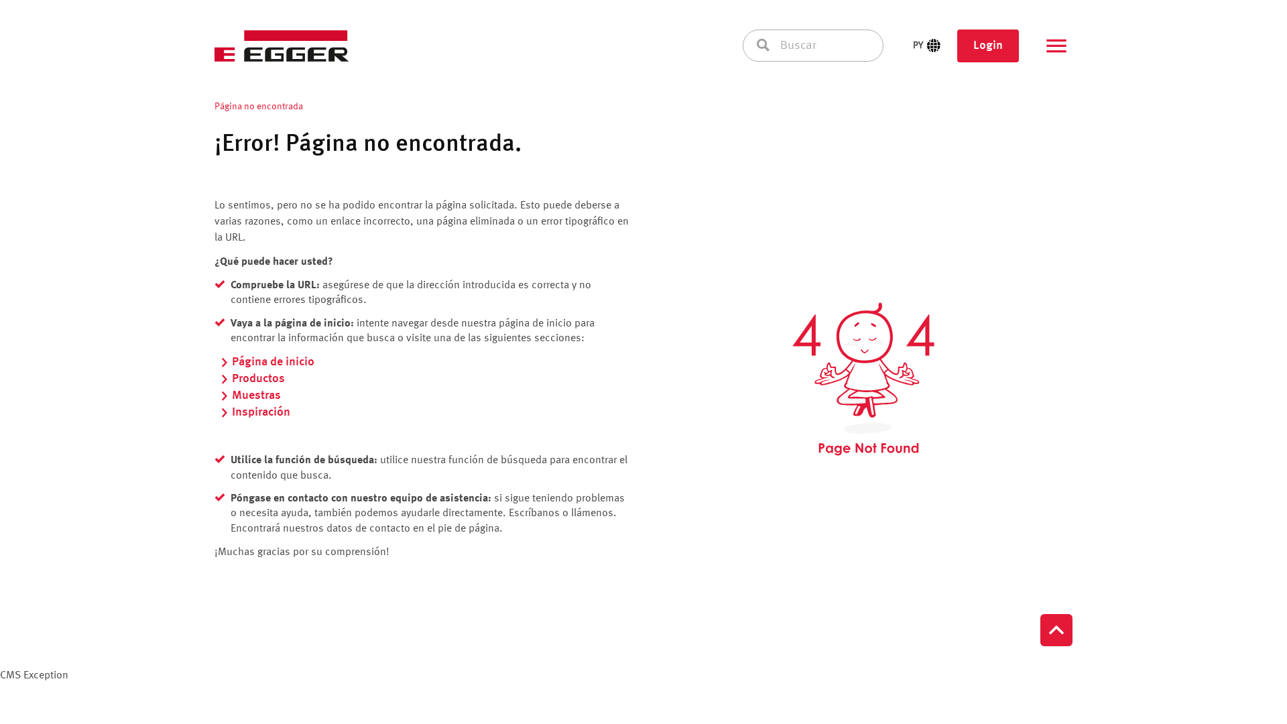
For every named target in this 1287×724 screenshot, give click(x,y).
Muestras (256, 395)
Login (988, 46)
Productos (258, 379)
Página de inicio (273, 362)
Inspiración (261, 412)
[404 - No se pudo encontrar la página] (863, 379)
